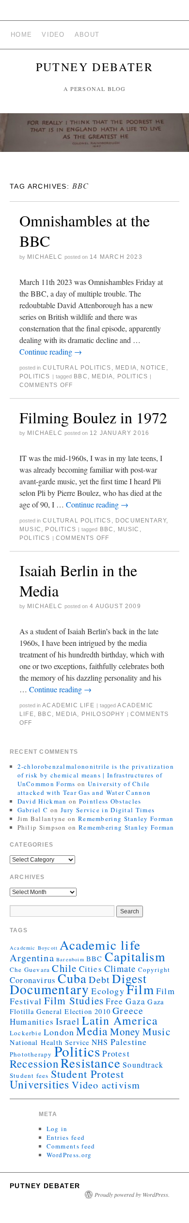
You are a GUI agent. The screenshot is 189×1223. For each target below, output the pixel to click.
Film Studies (74, 1000)
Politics (34, 376)
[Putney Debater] (94, 136)
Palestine (128, 1041)
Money (125, 1031)
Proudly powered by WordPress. (132, 1194)
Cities (90, 968)
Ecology (107, 991)
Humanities (32, 1021)
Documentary (140, 520)
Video (53, 34)
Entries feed (66, 1137)
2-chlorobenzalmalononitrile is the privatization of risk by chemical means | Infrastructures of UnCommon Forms (95, 775)
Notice (153, 367)
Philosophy (103, 714)
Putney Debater (95, 67)
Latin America (120, 1020)
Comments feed (71, 1146)
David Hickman (42, 801)
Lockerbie (26, 1033)
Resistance (91, 1063)
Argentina (32, 957)
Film (140, 989)
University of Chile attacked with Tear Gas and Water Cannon (84, 788)
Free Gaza (125, 1001)
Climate (120, 968)
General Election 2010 (73, 1011)
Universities (39, 1084)
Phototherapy (31, 1054)
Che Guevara (30, 969)
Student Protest (88, 1074)
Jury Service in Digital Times (108, 809)
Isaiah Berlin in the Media (78, 580)
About (87, 34)
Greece (127, 1010)
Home (21, 34)
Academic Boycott (34, 947)
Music (30, 529)
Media (126, 367)
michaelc (45, 257)
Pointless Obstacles (110, 801)
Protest (115, 1053)
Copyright (154, 969)
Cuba (72, 977)
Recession (34, 1063)
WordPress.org (69, 1154)
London (59, 1032)
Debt (99, 979)
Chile (64, 968)
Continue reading (50, 351)
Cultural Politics (77, 367)
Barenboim (70, 959)
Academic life (68, 705)
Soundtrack (143, 1064)
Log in (57, 1128)
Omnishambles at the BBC (84, 230)
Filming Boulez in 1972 (93, 417)
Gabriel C (32, 809)
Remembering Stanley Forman (126, 818)
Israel (67, 1021)
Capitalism (135, 956)
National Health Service (50, 1042)
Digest (129, 978)
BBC (81, 376)
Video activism (106, 1084)
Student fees (29, 1075)
